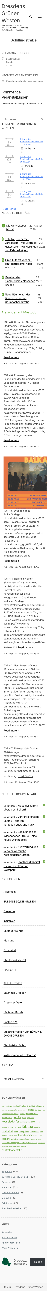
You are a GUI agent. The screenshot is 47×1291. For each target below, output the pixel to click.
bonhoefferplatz (19, 1106)
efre (43, 1110)
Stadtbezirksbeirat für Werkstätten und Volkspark (22, 866)
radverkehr (34, 1131)
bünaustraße (12, 1110)
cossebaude (23, 1110)
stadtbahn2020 (7, 1135)
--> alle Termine (9, 208)
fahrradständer (32, 1114)
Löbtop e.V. (10, 1022)
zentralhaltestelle (12, 1150)
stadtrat (36, 1135)
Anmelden (7, 1232)
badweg (9, 1106)
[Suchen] (42, 119)
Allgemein (10, 891)
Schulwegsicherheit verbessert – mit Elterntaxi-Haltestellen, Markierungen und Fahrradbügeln (21, 244)
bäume (4, 1110)
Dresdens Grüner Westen (13, 13)
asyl (3, 1106)
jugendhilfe (30, 1118)
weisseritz (41, 1143)
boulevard (32, 1105)
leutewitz (4, 1127)
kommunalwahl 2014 (27, 1122)
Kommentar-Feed (11, 1242)
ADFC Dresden (13, 983)
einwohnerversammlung (10, 1114)
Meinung (9, 940)
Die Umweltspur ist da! (16, 227)
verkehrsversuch (35, 1139)
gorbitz (17, 1117)
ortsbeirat (7, 1131)
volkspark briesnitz (29, 1143)
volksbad (5, 1143)
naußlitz (37, 1127)
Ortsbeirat (10, 950)
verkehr (6, 1138)
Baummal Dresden (15, 992)
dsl (36, 1110)
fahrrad (22, 1114)
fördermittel (7, 1117)
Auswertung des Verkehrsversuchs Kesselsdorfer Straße (21, 850)
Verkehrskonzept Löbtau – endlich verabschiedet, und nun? (21, 820)
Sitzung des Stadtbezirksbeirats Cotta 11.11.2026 (31, 176)
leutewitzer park (14, 1127)
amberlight (8, 806)
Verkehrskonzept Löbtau (20, 1139)
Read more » (11, 357)
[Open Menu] (39, 17)
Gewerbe (9, 911)
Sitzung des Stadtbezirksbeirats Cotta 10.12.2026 (31, 194)
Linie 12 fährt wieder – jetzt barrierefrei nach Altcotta (18, 263)
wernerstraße (19, 1146)
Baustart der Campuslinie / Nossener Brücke (20, 281)
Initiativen (9, 921)
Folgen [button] (38, 1261)
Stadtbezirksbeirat (15, 960)
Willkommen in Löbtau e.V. (20, 1055)
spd (41, 1131)
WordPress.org (10, 1248)
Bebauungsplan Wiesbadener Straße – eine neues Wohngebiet (20, 835)
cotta (31, 1109)
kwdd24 (38, 1122)
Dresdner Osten (13, 1002)
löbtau (27, 1126)
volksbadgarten (15, 1143)
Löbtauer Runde (13, 930)
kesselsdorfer (10, 1121)
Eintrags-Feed (9, 1237)
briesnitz (41, 1106)
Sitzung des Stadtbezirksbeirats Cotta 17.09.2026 (31, 141)
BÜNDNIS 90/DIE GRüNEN (20, 901)
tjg (41, 1135)
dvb (39, 1110)
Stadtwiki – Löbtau (15, 1045)
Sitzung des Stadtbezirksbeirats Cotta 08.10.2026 (31, 159)
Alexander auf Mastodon (20, 312)
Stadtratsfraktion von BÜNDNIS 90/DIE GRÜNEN (23, 1033)
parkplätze (24, 1131)
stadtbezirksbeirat (23, 1135)
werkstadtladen (7, 1147)
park (15, 1131)
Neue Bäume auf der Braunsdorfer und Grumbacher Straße (17, 298)
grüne (24, 1118)
